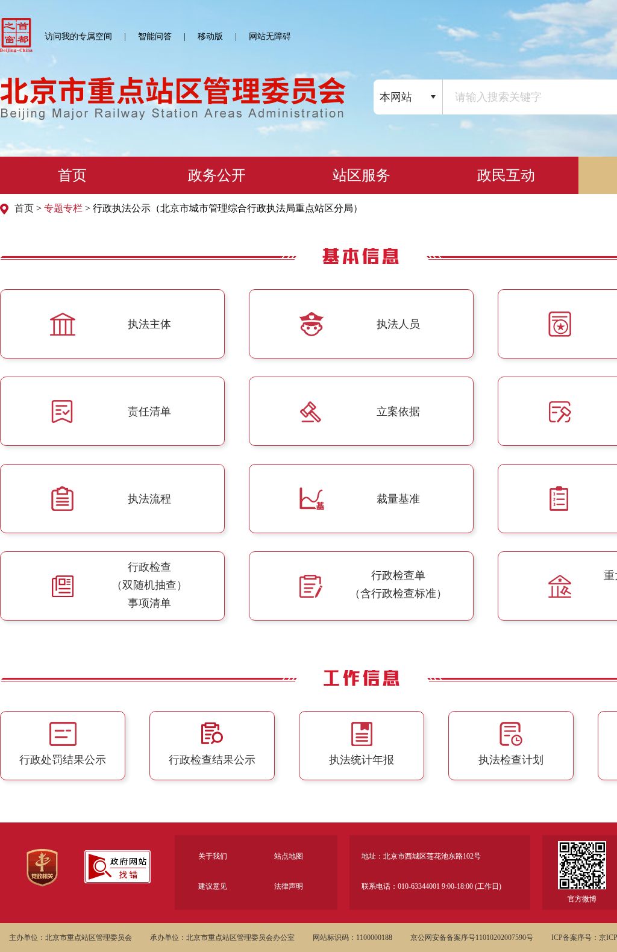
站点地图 (288, 856)
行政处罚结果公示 (62, 760)
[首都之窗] (16, 35)
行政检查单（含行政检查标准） (398, 584)
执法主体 (149, 324)
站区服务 (361, 175)
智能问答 (155, 36)
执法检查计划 (510, 760)
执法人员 (398, 324)
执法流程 (149, 499)
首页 (72, 175)
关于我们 (212, 856)
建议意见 (212, 886)
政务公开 (217, 175)
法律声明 (288, 886)
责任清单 (149, 412)
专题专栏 (63, 208)
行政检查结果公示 (212, 760)
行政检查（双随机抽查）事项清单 (149, 585)
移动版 (210, 36)
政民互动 (506, 175)
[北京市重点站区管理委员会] (173, 110)
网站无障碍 (270, 36)
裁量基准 (398, 499)
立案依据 (398, 412)
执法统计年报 (361, 760)
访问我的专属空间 (78, 36)
